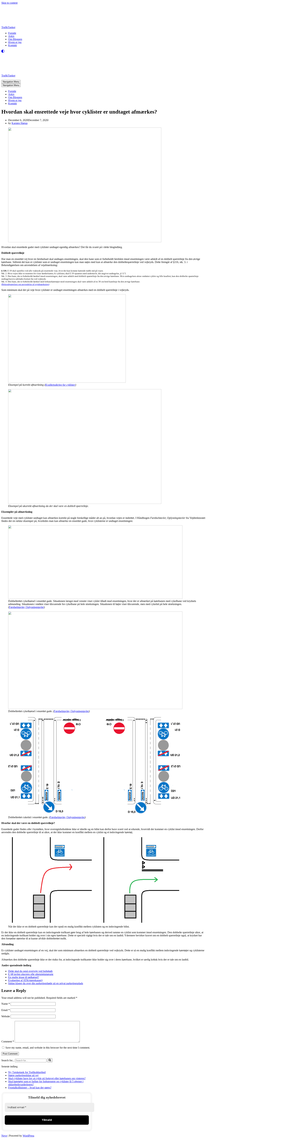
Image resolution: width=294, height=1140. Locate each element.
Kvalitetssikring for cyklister (60, 384)
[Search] (49, 1060)
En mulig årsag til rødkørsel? (23, 977)
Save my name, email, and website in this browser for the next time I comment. (47, 1047)
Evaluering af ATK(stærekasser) (25, 980)
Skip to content (9, 2)
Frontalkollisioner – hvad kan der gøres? (29, 1087)
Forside (12, 33)
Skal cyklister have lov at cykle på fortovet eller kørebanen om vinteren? (47, 1078)
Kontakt (12, 45)
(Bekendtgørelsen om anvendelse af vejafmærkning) (25, 284)
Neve (4, 1135)
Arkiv (11, 36)
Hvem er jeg (14, 42)
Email (5, 1010)
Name (5, 1003)
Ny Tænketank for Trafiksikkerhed (27, 1072)
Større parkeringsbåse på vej (23, 1075)
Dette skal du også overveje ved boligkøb (30, 971)
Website (5, 1016)
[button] (49, 1060)
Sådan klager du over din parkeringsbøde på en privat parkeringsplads (45, 983)
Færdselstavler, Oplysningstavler (26, 607)
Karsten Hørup (20, 123)
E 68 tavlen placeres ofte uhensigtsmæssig (30, 974)
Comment (7, 1041)
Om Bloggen (15, 39)
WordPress (28, 1135)
